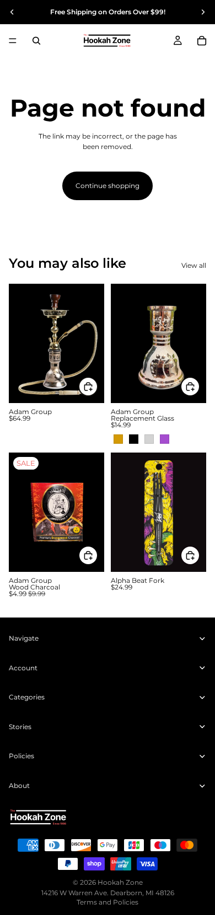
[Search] (36, 41)
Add (97, 556)
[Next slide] (203, 12)
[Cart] (202, 41)
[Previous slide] (12, 12)
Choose (97, 387)
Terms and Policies (107, 902)
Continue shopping (107, 185)
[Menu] (12, 40)
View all (193, 265)
